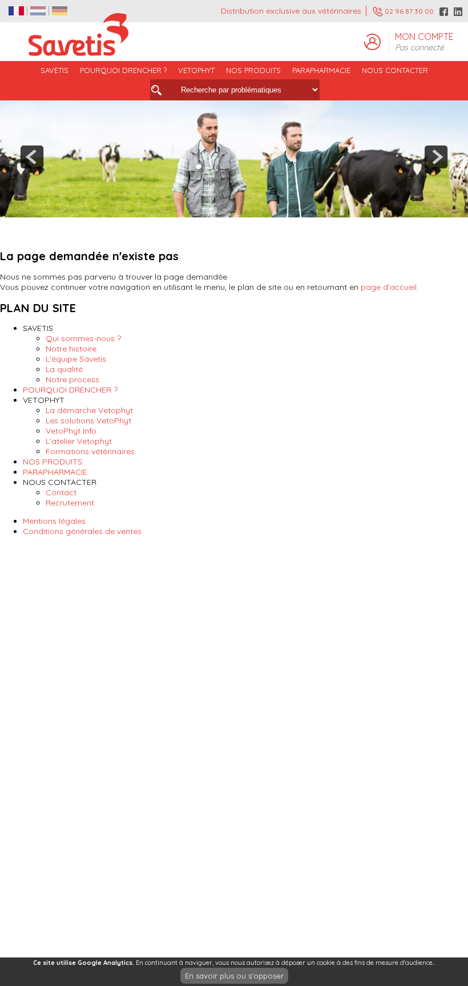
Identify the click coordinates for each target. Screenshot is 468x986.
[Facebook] (443, 11)
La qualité (64, 369)
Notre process (72, 379)
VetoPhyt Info (71, 431)
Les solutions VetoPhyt (88, 420)
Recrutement (70, 503)
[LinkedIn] (458, 11)
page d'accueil (389, 287)
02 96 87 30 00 (408, 11)
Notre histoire (71, 349)
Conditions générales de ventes (82, 531)
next (436, 157)
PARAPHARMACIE (321, 70)
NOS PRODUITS (52, 461)
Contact (61, 492)
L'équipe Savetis (76, 359)
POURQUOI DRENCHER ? (123, 70)
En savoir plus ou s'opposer (234, 975)
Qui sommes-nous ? (83, 338)
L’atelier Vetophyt (79, 441)
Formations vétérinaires (90, 451)
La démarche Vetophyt (89, 410)
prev (32, 157)
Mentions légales (54, 521)
